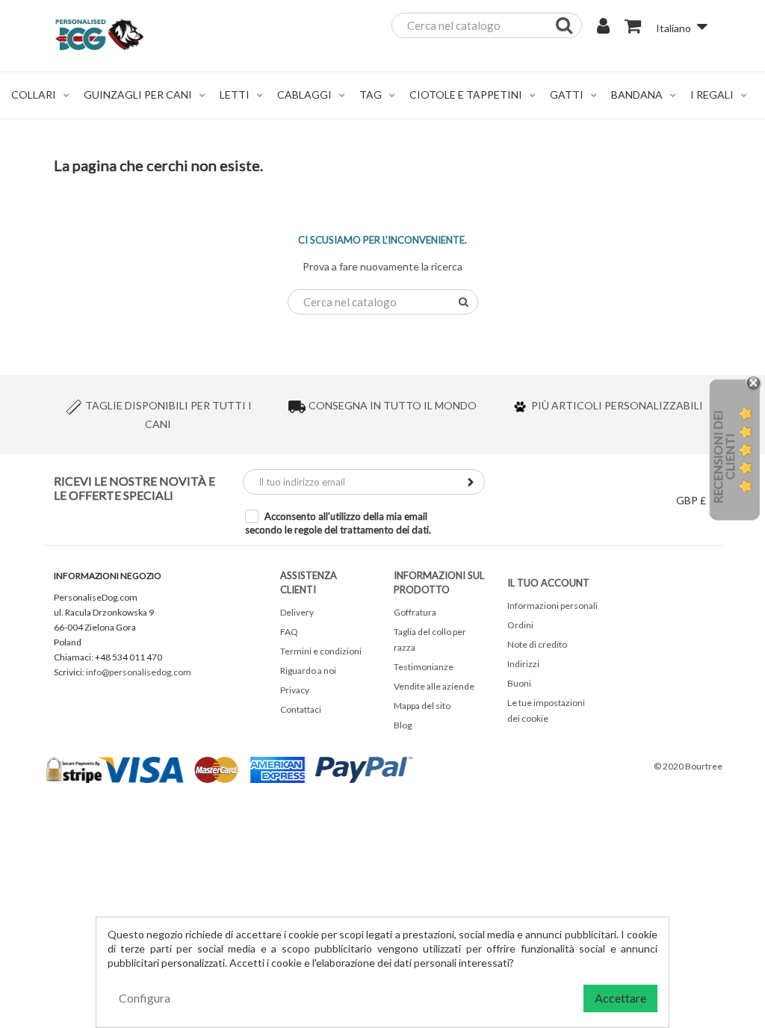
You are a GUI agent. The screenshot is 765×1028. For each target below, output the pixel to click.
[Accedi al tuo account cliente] (603, 27)
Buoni (519, 683)
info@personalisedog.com (138, 672)
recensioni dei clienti (723, 457)
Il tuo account (548, 583)
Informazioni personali (552, 605)
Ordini (520, 625)
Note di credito (537, 644)
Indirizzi (523, 663)
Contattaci (300, 709)
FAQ (289, 631)
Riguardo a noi (308, 670)
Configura (144, 998)
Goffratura (415, 612)
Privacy (294, 690)
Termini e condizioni (321, 651)
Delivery (297, 612)
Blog (403, 725)
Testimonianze (423, 666)
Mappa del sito (422, 705)
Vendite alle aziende (434, 686)
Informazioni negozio (107, 575)
